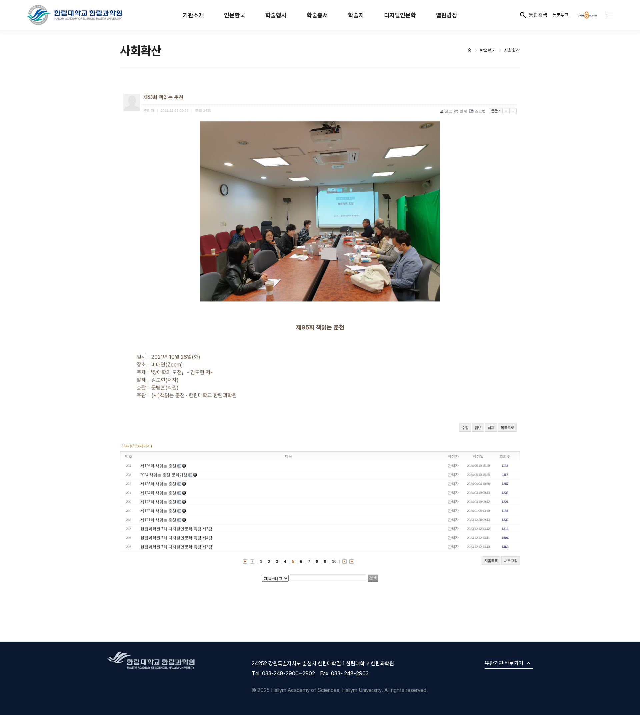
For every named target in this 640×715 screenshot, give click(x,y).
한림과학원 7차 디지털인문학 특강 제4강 (176, 538)
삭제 (491, 428)
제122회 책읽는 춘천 (158, 511)
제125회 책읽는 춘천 (158, 484)
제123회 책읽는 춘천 (158, 502)
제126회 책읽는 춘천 (158, 466)
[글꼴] (496, 111)
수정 (465, 428)
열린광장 (446, 15)
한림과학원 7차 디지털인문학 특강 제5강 (176, 529)
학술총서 (317, 15)
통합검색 (538, 14)
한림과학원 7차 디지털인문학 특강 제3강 (176, 547)
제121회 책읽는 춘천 (158, 520)
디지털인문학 (400, 15)
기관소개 (193, 15)
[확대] (506, 111)
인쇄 (463, 111)
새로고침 (510, 561)
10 (334, 561)
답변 (478, 428)
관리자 (453, 465)
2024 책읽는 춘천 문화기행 (163, 475)
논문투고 (560, 15)
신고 (448, 111)
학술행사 (276, 15)
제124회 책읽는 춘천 (158, 493)
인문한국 (234, 15)
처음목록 (491, 561)
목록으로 (507, 428)
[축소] (513, 111)
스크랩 (480, 111)
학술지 (356, 15)
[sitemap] (609, 15)
